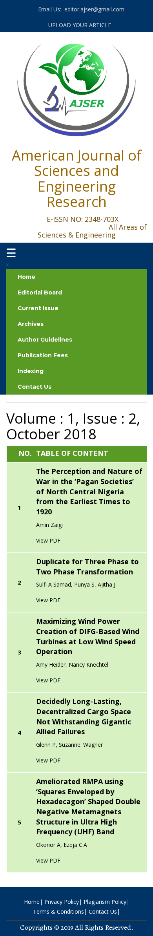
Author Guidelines (45, 339)
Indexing (31, 371)
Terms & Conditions (58, 911)
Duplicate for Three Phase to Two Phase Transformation (87, 566)
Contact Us (34, 386)
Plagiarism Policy (105, 901)
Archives (31, 323)
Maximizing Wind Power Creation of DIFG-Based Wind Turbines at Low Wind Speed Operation (87, 636)
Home (26, 276)
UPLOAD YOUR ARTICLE (79, 25)
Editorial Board (40, 292)
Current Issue (38, 308)
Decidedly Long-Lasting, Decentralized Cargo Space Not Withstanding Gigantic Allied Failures (83, 716)
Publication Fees (43, 355)
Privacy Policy (61, 901)
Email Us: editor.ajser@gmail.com (80, 9)
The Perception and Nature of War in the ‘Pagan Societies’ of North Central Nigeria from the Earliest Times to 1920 (89, 491)
